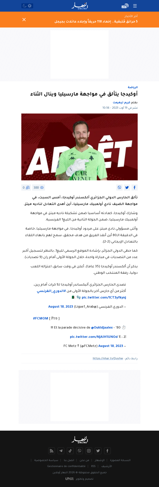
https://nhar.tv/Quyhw (108, 359)
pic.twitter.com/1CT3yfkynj (104, 298)
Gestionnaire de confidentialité (66, 466)
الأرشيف (106, 466)
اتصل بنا (69, 460)
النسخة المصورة (120, 460)
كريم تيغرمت (121, 102)
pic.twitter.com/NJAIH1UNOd (94, 337)
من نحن (84, 460)
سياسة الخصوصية (46, 460)
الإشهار (100, 460)
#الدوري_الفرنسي (51, 291)
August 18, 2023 (60, 307)
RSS (93, 466)
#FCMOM (40, 319)
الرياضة (133, 87)
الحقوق (94, 472)
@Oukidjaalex (102, 328)
